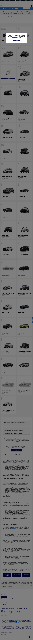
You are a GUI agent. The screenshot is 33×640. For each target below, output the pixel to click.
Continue (16, 40)
